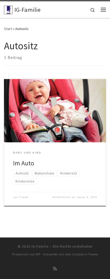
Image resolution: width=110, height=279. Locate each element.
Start (8, 28)
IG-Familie (40, 246)
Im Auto (23, 163)
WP (38, 254)
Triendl (23, 197)
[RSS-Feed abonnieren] (55, 268)
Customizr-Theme (85, 254)
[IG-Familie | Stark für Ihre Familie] (8, 9)
